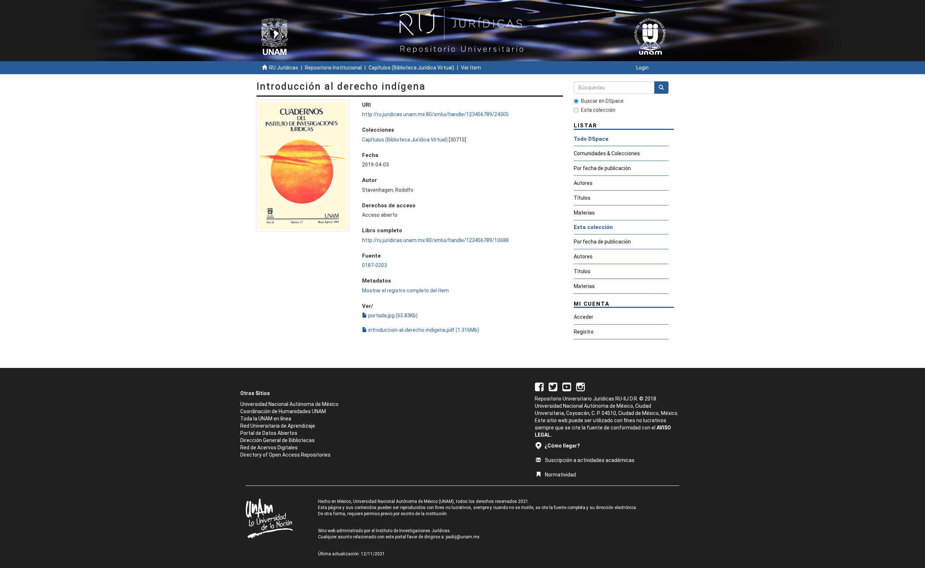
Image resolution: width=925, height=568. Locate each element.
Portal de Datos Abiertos (268, 433)
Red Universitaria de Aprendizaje (277, 426)
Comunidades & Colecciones (607, 153)
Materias (584, 213)
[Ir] (661, 87)
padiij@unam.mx (462, 536)
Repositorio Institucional (333, 68)
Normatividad (560, 475)
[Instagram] (580, 386)
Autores (583, 183)
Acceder (583, 317)
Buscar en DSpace (602, 101)
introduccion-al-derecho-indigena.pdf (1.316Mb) (423, 330)
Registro (584, 332)
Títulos (582, 198)
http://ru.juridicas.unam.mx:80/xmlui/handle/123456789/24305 (435, 114)
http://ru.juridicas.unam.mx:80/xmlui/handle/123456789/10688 (435, 240)
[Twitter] (553, 386)
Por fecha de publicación (602, 168)
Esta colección (598, 110)
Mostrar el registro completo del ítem (405, 290)
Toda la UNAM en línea (265, 418)
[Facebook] (539, 386)
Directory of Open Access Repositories (285, 455)
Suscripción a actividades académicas (589, 460)
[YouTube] (566, 386)
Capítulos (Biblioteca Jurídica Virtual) (411, 68)
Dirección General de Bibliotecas (277, 440)
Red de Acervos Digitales (269, 447)
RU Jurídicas (283, 68)
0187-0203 (374, 265)
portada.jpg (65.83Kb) (392, 315)
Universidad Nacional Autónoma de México (289, 404)
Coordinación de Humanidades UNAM (283, 411)
